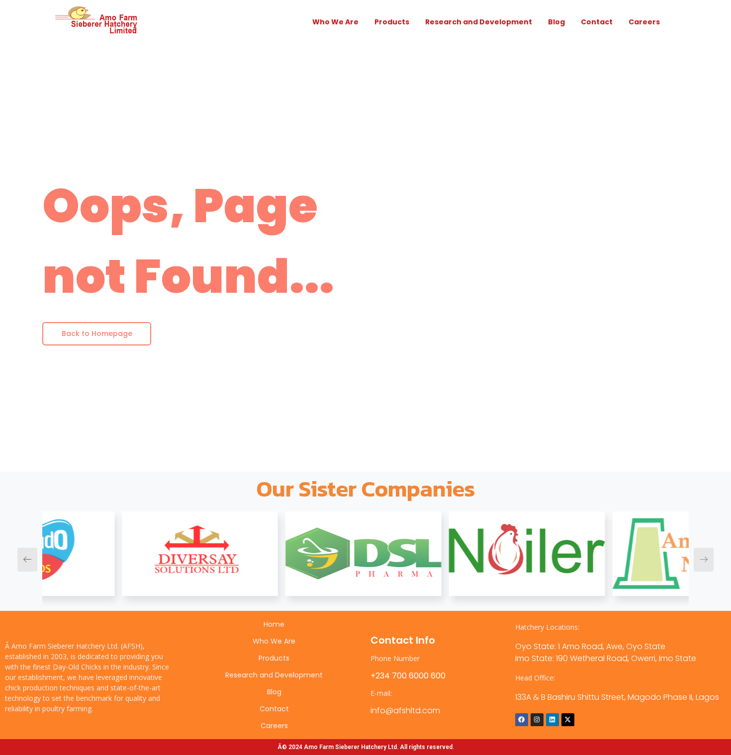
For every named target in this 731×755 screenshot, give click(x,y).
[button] (27, 560)
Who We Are (335, 22)
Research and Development (478, 22)
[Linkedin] (552, 719)
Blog (556, 22)
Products (391, 22)
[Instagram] (537, 719)
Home (274, 624)
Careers (644, 22)
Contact (597, 22)
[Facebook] (521, 719)
